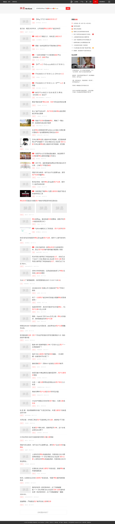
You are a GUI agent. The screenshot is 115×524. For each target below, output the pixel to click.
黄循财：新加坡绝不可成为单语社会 (82, 50)
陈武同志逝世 (77, 26)
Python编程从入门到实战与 (50, 228)
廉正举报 (84, 522)
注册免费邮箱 (102, 1)
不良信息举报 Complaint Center (75, 522)
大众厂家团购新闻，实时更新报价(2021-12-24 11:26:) (40, 280)
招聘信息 (56, 522)
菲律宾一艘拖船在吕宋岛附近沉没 (80, 85)
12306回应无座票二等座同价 (81, 45)
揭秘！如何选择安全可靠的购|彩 (48, 46)
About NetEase (41, 522)
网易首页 (5, 1)
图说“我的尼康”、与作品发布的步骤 (49, 102)
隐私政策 (65, 522)
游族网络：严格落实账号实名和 (35, 501)
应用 (9, 1)
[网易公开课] (76, 1)
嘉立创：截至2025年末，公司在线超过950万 (40, 28)
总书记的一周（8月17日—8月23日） (83, 23)
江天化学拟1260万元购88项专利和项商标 (36, 437)
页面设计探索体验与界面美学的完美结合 (39, 201)
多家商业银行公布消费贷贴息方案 (82, 42)
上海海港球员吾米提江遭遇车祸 (81, 37)
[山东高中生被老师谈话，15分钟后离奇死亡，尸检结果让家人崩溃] (83, 62)
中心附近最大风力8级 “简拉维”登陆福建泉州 (83, 48)
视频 (33, 22)
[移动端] (72, 1)
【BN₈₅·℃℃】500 (46, 19)
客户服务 (61, 522)
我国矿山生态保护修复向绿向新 (81, 31)
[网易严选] (82, 1)
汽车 (21, 283)
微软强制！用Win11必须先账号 (47, 363)
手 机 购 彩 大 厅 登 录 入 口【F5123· (49, 74)
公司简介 (47, 522)
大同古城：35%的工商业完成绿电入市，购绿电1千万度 (42, 420)
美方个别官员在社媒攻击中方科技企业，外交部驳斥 (83, 34)
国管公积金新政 (77, 29)
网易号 (21, 32)
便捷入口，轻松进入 (48, 36)
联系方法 (52, 522)
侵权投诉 (89, 522)
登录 (95, 1)
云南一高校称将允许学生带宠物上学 (82, 39)
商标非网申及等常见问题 (45, 392)
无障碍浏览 (14, 1)
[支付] (87, 1)
